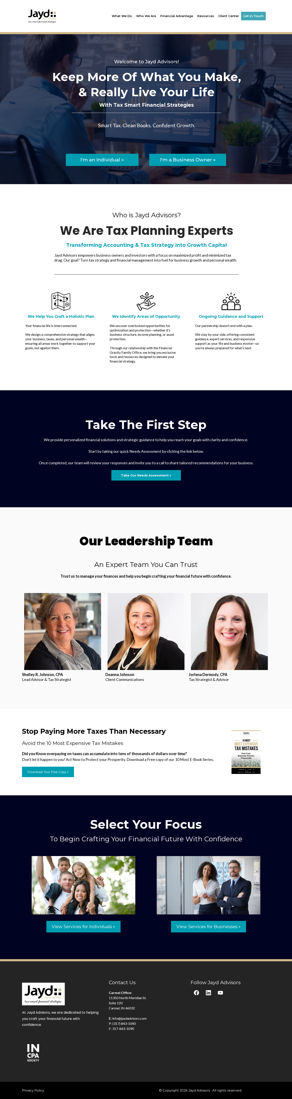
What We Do (122, 16)
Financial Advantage (176, 16)
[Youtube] (220, 993)
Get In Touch (253, 16)
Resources (205, 16)
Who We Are (146, 16)
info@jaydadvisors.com (129, 1018)
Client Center (228, 16)
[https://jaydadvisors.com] (42, 16)
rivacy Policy (34, 1090)
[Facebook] (196, 993)
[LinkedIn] (208, 993)
